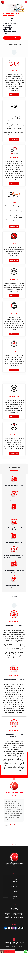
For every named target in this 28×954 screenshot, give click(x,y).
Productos (15, 881)
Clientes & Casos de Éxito (15, 884)
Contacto (15, 898)
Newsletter (15, 896)
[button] (11, 844)
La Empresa (14, 879)
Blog (15, 893)
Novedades (15, 891)
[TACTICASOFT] (3, 2)
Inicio (15, 876)
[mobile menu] (26, 2)
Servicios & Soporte (15, 886)
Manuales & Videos (15, 888)
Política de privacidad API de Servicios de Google (14, 946)
